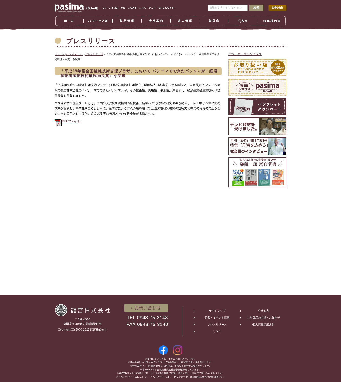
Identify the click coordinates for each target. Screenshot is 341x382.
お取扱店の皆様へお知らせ (263, 317)
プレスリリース (217, 324)
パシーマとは (98, 21)
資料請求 (277, 7)
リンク (217, 331)
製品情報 (127, 21)
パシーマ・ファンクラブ (245, 54)
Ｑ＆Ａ (242, 21)
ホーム (69, 21)
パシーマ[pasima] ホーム (69, 54)
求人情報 (184, 21)
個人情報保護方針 (263, 324)
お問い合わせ (146, 308)
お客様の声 (271, 21)
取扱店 (213, 21)
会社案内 (156, 21)
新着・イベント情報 (217, 317)
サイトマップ (217, 310)
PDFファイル (71, 121)
